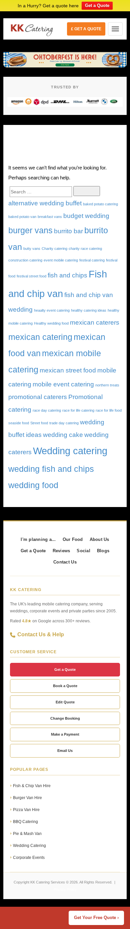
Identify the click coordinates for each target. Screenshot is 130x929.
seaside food (18, 423)
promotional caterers (37, 396)
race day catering (47, 410)
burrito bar (68, 231)
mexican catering (40, 337)
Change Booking (65, 718)
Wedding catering (70, 450)
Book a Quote (65, 686)
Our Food (73, 539)
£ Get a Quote (86, 29)
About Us (99, 539)
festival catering (92, 260)
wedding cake (63, 434)
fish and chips (67, 275)
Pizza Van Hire (26, 809)
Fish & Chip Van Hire (32, 785)
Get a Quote (97, 5)
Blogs (103, 551)
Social (83, 551)
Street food (39, 423)
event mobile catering (61, 260)
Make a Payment (65, 734)
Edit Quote (65, 702)
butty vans (31, 249)
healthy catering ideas (88, 310)
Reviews (61, 551)
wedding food (33, 485)
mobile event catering (63, 384)
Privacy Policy (65, 889)
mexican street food (68, 370)
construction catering (25, 260)
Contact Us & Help (40, 634)
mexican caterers (94, 322)
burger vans (30, 230)
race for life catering (78, 410)
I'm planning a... (38, 539)
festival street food (31, 276)
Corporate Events (29, 857)
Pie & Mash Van (27, 833)
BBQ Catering (25, 821)
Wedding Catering (29, 845)
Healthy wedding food (51, 323)
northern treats (107, 385)
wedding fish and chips (51, 468)
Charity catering (54, 249)
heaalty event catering (52, 310)
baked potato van (22, 217)
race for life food (109, 410)
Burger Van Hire (27, 797)
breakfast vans (50, 217)
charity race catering (85, 249)
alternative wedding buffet (45, 203)
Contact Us (65, 562)
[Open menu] (115, 29)
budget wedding (86, 215)
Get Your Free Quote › (96, 917)
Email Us (65, 751)
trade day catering (64, 423)
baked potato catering (100, 204)
